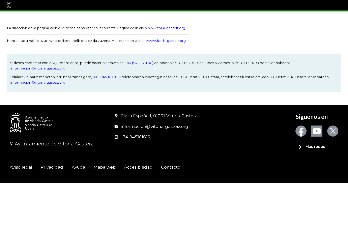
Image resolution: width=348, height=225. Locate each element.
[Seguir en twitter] (332, 131)
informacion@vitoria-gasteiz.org (37, 68)
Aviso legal (21, 167)
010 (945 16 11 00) (139, 63)
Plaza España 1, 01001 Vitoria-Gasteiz (159, 115)
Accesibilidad (138, 167)
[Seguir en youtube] (316, 131)
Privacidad (52, 167)
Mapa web (105, 167)
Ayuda (78, 167)
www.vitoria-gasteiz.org (165, 28)
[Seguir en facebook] (301, 131)
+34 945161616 (135, 136)
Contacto (170, 167)
